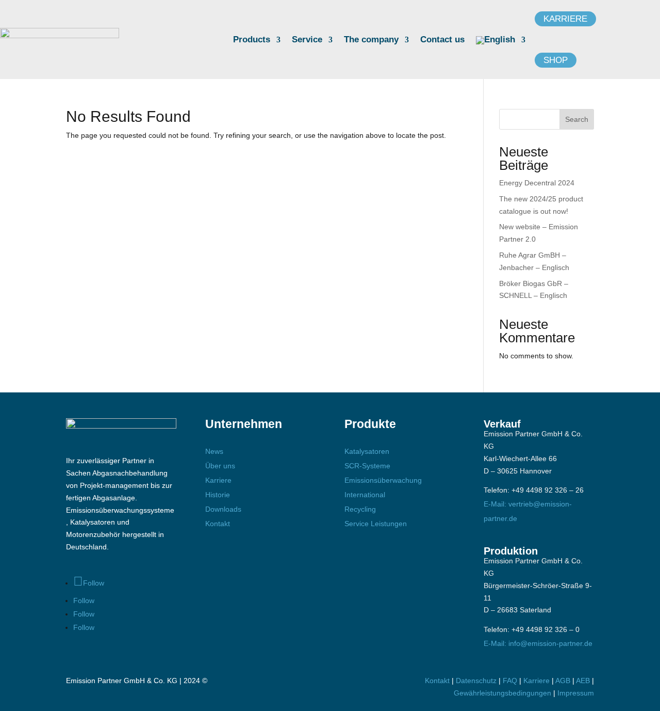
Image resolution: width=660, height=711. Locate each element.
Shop (555, 60)
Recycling (360, 509)
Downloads (223, 509)
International (364, 495)
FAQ (510, 680)
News (214, 451)
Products (251, 40)
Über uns (220, 466)
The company (371, 40)
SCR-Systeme (367, 466)
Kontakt (217, 523)
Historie (217, 495)
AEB (583, 680)
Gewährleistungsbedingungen (503, 693)
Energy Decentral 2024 (536, 183)
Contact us (442, 40)
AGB (562, 680)
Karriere (565, 19)
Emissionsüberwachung (383, 480)
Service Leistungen (375, 523)
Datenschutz (476, 680)
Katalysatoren (366, 451)
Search (576, 119)
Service (307, 40)
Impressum (575, 693)
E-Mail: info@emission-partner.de (538, 643)
